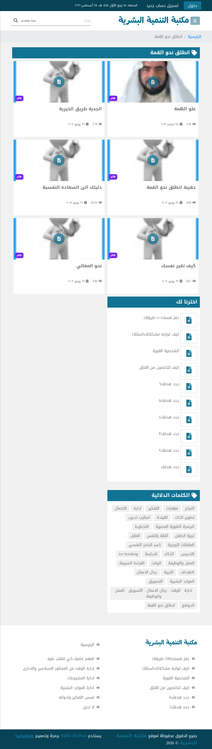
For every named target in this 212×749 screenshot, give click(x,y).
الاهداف (187, 572)
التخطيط (142, 526)
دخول (192, 5)
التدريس (187, 554)
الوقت (156, 563)
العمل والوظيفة (181, 563)
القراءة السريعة (132, 563)
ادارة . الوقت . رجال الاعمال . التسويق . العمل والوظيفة (153, 593)
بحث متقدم (28, 21)
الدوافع (188, 605)
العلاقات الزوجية (181, 545)
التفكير (153, 508)
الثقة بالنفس (157, 536)
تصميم (40, 736)
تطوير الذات (184, 517)
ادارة (137, 508)
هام (113, 98)
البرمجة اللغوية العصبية (175, 526)
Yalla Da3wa (73, 735)
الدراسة (151, 554)
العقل (135, 536)
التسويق (156, 581)
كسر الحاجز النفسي (145, 545)
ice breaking (128, 554)
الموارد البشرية (182, 581)
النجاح (189, 508)
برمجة (54, 736)
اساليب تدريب (139, 517)
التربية (169, 572)
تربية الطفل (184, 536)
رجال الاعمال (147, 572)
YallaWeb (24, 736)
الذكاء (169, 554)
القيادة (162, 517)
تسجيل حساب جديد (162, 5)
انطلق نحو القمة (161, 605)
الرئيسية (194, 37)
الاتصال (121, 508)
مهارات (172, 508)
